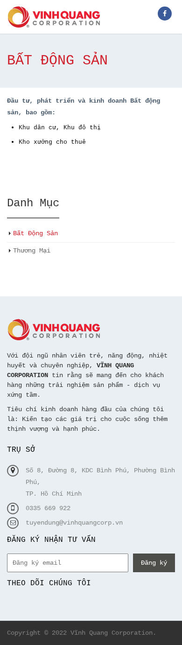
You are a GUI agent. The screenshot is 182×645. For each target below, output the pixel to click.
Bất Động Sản (35, 233)
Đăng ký (154, 563)
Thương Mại (31, 250)
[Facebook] (165, 14)
